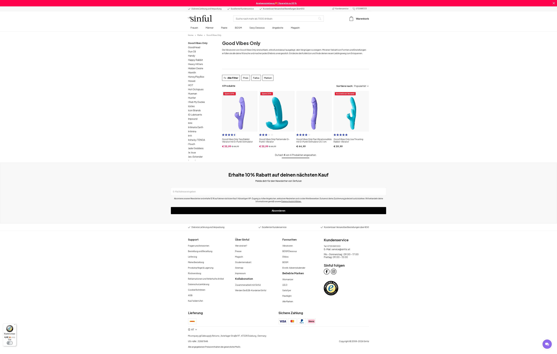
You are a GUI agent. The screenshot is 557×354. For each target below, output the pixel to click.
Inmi (190, 122)
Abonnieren (278, 210)
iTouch (191, 144)
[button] (554, 3)
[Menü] (14, 325)
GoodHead (194, 47)
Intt (190, 135)
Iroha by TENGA (196, 139)
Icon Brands (194, 110)
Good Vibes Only (198, 43)
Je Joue (192, 152)
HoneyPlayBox (196, 76)
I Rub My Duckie (196, 101)
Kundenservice (341, 9)
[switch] (10, 343)
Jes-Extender (195, 156)
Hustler (192, 97)
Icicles (191, 106)
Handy (191, 55)
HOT (190, 85)
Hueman (192, 93)
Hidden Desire (195, 68)
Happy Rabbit (195, 59)
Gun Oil (192, 51)
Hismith (192, 72)
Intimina (192, 131)
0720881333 (361, 9)
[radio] (223, 135)
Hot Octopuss (196, 89)
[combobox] (275, 18)
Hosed (191, 80)
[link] (190, 35)
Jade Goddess (196, 148)
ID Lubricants (195, 114)
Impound (192, 118)
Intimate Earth (195, 127)
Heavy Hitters (195, 64)
